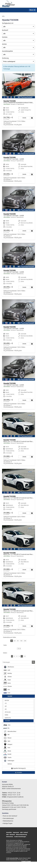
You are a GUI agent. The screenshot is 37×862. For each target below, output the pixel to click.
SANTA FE (8, 718)
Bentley (9, 673)
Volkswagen (10, 760)
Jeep (8, 725)
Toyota (9, 757)
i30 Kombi (7, 712)
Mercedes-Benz (11, 731)
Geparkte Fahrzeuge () (19, 768)
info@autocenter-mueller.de (15, 797)
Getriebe (4, 37)
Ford (8, 693)
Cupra (9, 680)
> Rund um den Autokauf (9, 816)
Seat (8, 747)
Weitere (9, 764)
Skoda (9, 751)
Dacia (9, 683)
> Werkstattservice (7, 821)
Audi (8, 670)
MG (8, 734)
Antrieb (4, 44)
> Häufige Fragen (7, 823)
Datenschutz (9, 836)
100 (21, 640)
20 (14, 640)
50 (17, 640)
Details (24, 117)
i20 (5, 706)
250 (25, 640)
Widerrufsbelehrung (21, 834)
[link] (32, 117)
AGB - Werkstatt (10, 834)
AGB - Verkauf (24, 832)
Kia (8, 728)
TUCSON (7, 720)
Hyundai (9, 696)
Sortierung (5, 58)
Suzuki (9, 754)
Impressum (16, 832)
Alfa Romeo (10, 667)
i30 (5, 709)
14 (24, 656)
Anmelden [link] (19, 772)
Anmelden (9, 832)
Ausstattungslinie (7, 51)
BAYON (7, 700)
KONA (6, 715)
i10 (5, 703)
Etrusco (9, 686)
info (3, 16)
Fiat (8, 689)
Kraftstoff (5, 30)
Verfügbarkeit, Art (7, 23)
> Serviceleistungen (8, 818)
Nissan (9, 738)
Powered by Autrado (26, 861)
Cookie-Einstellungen (20, 836)
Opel (8, 741)
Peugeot (9, 744)
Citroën (9, 676)
